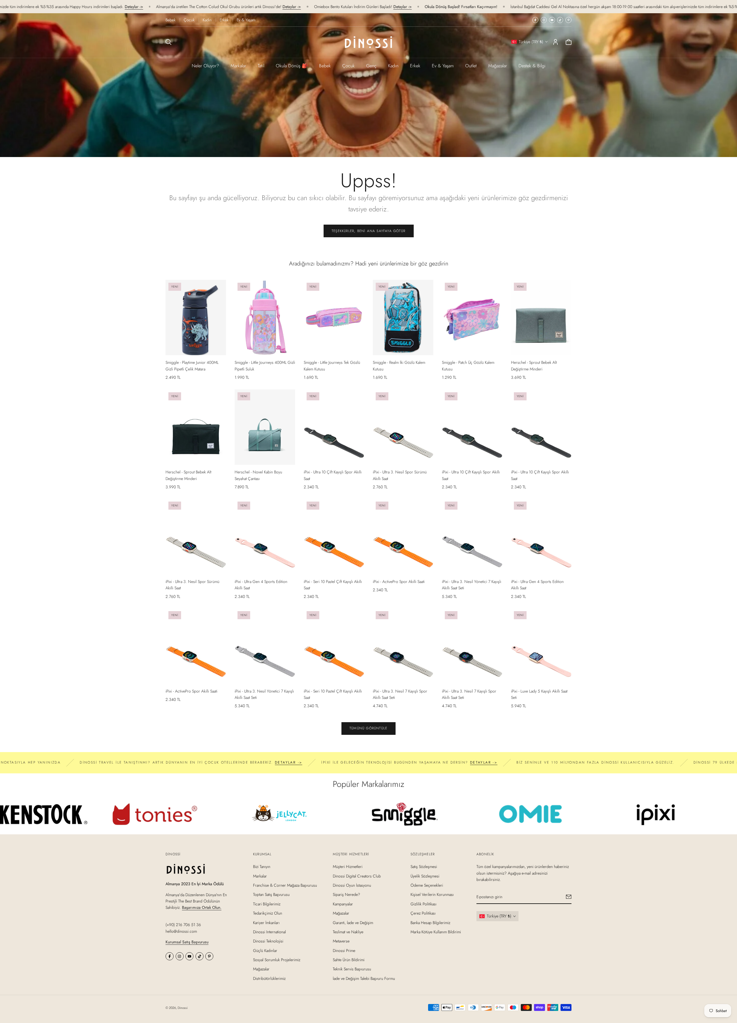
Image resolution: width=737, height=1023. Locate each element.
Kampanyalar (343, 904)
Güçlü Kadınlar (265, 950)
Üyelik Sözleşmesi (425, 876)
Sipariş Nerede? (346, 894)
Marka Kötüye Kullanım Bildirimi (436, 932)
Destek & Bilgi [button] (532, 65)
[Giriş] (555, 42)
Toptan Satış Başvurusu (271, 894)
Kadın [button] (393, 65)
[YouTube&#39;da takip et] (552, 20)
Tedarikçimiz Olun (267, 913)
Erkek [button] (415, 65)
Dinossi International (269, 932)
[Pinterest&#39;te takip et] (568, 20)
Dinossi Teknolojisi (268, 941)
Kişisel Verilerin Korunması (432, 894)
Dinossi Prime (344, 950)
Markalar (238, 65)
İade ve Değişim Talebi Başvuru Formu (364, 978)
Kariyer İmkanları (266, 922)
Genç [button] (371, 65)
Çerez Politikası (423, 913)
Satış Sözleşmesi (424, 866)
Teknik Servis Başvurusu (352, 969)
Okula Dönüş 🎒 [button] (291, 65)
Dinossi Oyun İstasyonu (352, 885)
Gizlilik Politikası (423, 904)
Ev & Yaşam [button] (443, 65)
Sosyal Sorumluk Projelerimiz (276, 960)
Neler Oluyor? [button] (205, 65)
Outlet (471, 65)
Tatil (261, 65)
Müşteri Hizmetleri (347, 866)
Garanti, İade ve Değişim (353, 922)
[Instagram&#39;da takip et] (544, 20)
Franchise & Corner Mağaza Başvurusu (285, 885)
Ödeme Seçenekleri (427, 885)
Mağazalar (497, 65)
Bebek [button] (325, 65)
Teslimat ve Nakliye (348, 932)
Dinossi (183, 1007)
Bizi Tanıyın (261, 866)
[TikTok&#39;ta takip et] (560, 20)
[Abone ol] (568, 897)
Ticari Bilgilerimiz (266, 904)
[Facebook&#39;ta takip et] (535, 20)
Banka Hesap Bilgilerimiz (430, 922)
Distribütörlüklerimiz (269, 978)
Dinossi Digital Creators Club (357, 876)
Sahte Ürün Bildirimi (348, 960)
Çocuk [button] (348, 65)
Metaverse (341, 941)
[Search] (168, 42)
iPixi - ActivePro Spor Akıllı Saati (399, 581)
